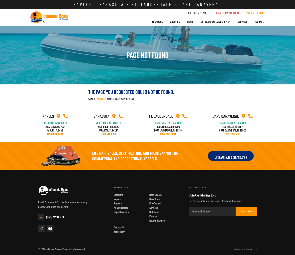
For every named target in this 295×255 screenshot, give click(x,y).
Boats (190, 21)
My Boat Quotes (255, 12)
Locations (157, 21)
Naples (82, 4)
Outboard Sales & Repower (215, 21)
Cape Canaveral (200, 4)
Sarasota (111, 4)
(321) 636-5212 (232, 134)
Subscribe (246, 211)
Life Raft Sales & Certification (231, 157)
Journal (259, 21)
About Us (175, 21)
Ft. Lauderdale (152, 4)
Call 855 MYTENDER (198, 12)
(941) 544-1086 (108, 134)
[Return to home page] (49, 17)
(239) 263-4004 (55, 134)
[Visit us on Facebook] (50, 228)
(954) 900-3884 (168, 134)
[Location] (58, 116)
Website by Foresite (245, 249)
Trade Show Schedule (227, 12)
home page (102, 98)
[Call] (65, 116)
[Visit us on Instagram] (41, 228)
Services (242, 21)
